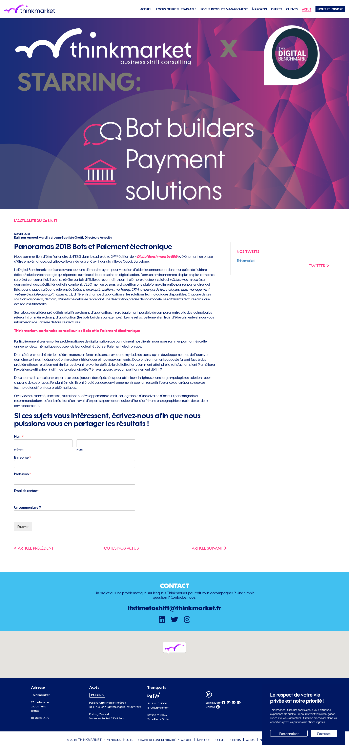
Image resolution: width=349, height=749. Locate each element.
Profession (22, 474)
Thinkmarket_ (246, 261)
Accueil (146, 9)
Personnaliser (289, 734)
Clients (292, 9)
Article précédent (36, 548)
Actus (306, 9)
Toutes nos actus (120, 548)
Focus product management (224, 9)
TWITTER (317, 265)
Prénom (18, 449)
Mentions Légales (120, 740)
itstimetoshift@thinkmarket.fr (174, 607)
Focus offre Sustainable (176, 9)
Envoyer (23, 527)
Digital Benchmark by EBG (157, 256)
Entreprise (22, 457)
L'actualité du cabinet (35, 221)
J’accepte (324, 734)
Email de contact (27, 491)
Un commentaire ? (27, 507)
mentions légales (314, 722)
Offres (276, 9)
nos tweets (248, 251)
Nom (19, 436)
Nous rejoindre (330, 9)
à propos (259, 9)
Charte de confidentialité (157, 740)
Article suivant (207, 548)
